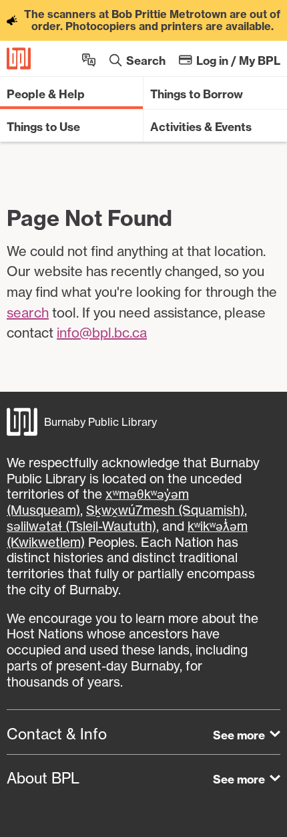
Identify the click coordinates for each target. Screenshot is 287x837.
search (28, 312)
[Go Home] (19, 58)
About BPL (43, 778)
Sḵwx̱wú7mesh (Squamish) (165, 510)
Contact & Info (57, 734)
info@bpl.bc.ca (102, 332)
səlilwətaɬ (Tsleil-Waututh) (81, 526)
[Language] (88, 58)
